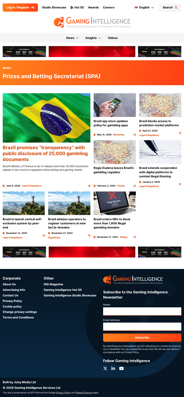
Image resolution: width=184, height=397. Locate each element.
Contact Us (10, 295)
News (7, 68)
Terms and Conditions (18, 317)
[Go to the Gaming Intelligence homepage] (92, 22)
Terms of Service (83, 392)
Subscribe (142, 337)
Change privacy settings (20, 312)
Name (106, 304)
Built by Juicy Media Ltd (19, 382)
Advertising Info (14, 290)
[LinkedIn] (113, 368)
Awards (93, 7)
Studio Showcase (54, 7)
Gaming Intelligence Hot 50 (63, 290)
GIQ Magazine (53, 284)
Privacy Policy (12, 301)
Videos (113, 38)
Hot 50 (79, 7)
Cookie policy (12, 306)
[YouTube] (121, 368)
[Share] (89, 186)
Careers (108, 7)
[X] (105, 368)
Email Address (111, 320)
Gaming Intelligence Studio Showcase (70, 295)
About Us (9, 284)
